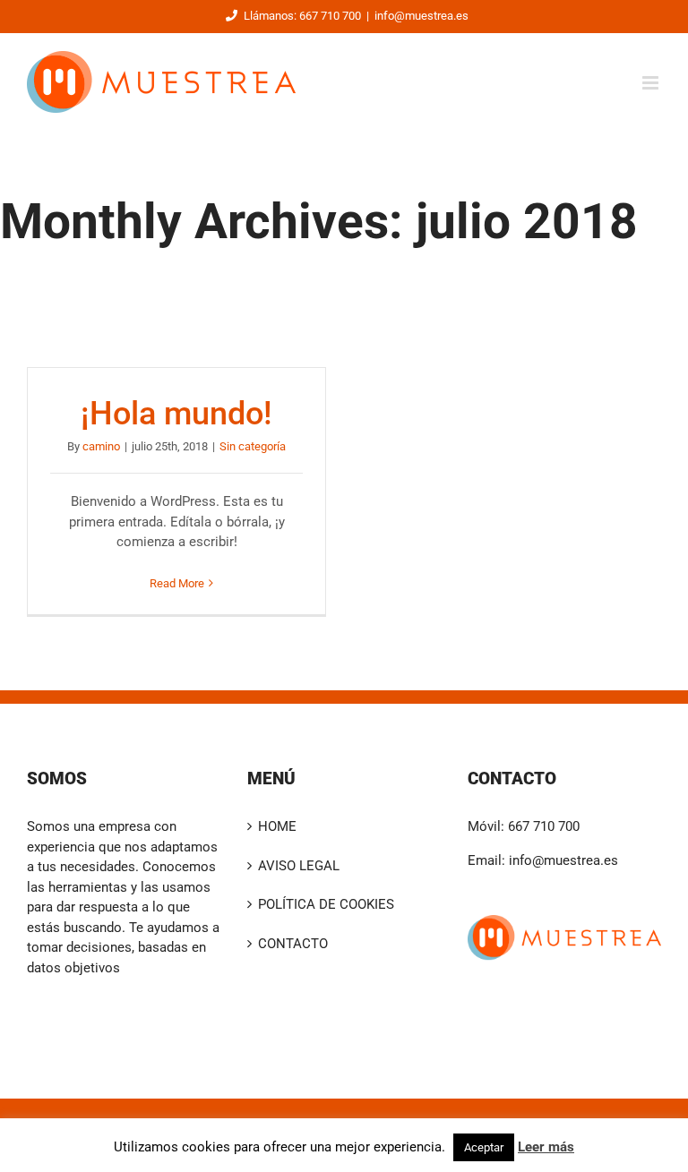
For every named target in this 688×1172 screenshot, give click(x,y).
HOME (277, 826)
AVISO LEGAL (299, 866)
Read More (177, 583)
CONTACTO (293, 944)
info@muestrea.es (421, 15)
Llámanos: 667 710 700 (302, 15)
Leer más (546, 1147)
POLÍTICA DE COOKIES (326, 904)
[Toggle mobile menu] (651, 82)
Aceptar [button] (483, 1147)
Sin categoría (252, 446)
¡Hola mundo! (176, 413)
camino (101, 446)
